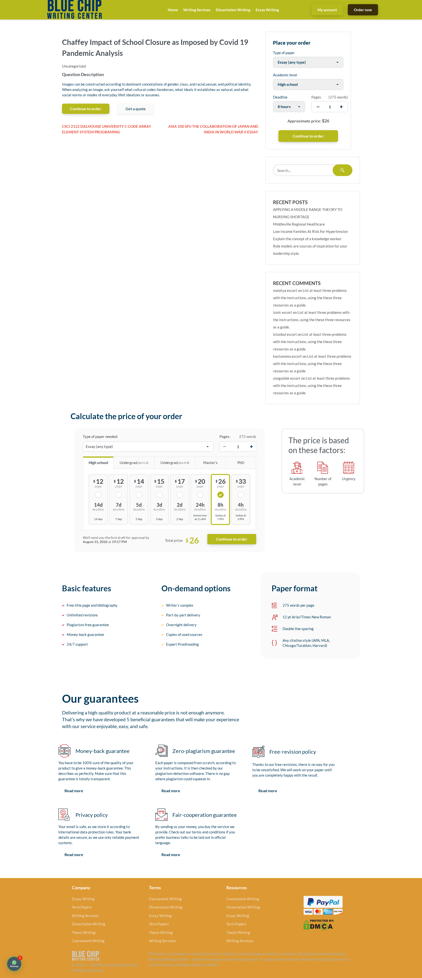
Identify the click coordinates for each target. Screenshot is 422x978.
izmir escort (282, 312)
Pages (316, 97)
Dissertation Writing (233, 10)
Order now (363, 10)
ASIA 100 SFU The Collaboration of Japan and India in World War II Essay (213, 129)
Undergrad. (134, 462)
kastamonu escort (287, 356)
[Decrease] (224, 446)
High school (98, 462)
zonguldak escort (286, 378)
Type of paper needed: (100, 436)
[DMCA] (319, 924)
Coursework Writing (88, 940)
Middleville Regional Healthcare (299, 224)
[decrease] (318, 106)
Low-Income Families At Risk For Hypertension (310, 231)
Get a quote (136, 108)
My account (327, 10)
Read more (73, 790)
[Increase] (251, 446)
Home (173, 10)
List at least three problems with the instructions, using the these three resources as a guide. (310, 297)
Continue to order (85, 108)
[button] (14, 964)
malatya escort (285, 290)
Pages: (225, 436)
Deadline (280, 97)
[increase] (341, 106)
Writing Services (197, 10)
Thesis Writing (83, 932)
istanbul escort (285, 334)
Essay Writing (267, 10)
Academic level (285, 75)
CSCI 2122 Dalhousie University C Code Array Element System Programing (106, 129)
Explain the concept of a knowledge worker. (307, 239)
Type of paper (284, 52)
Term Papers (82, 907)
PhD (240, 462)
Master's (210, 462)
